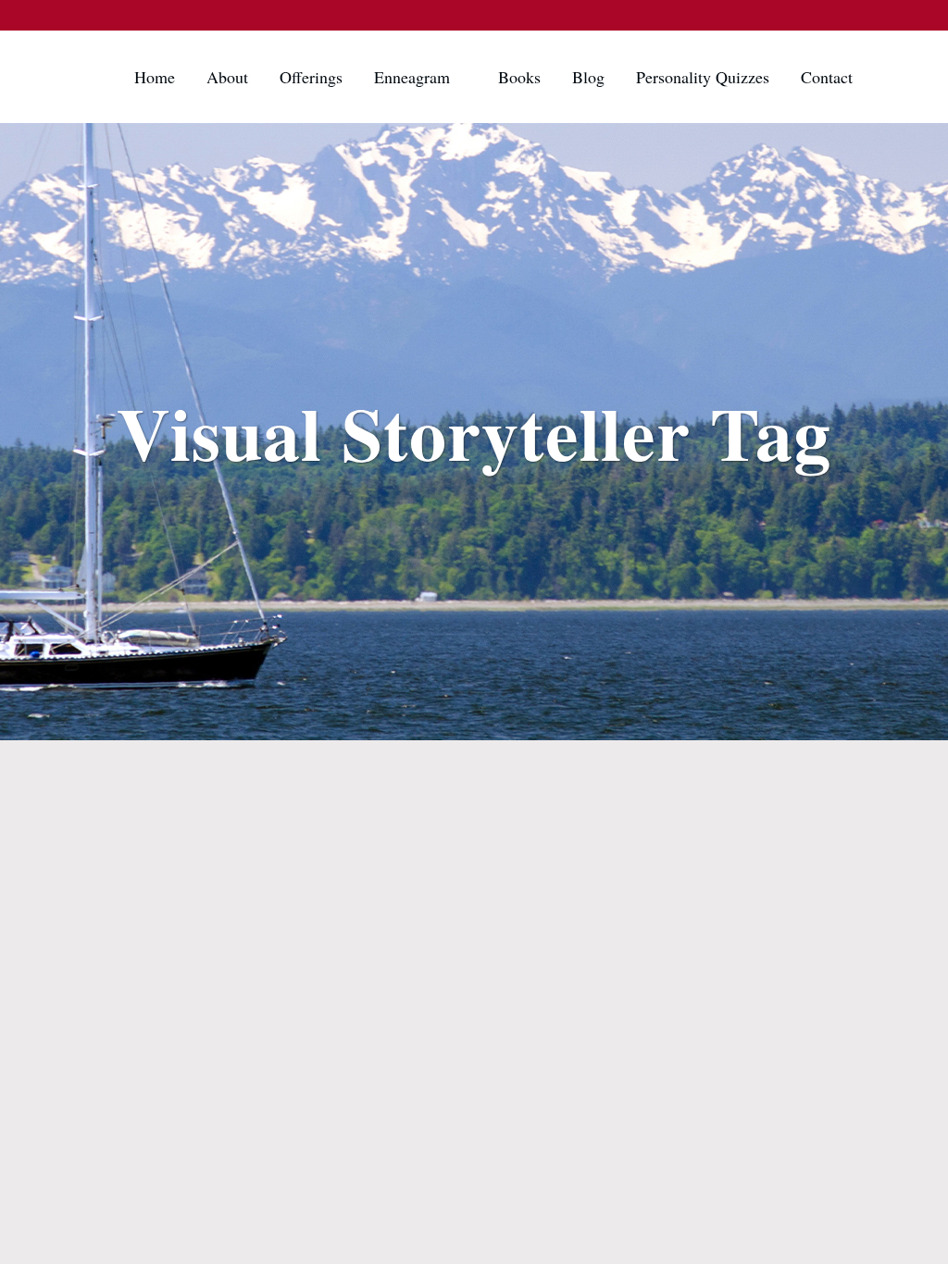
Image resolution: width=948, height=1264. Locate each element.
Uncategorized (204, 775)
